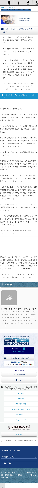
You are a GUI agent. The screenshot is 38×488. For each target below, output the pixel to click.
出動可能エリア (21, 414)
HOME (22, 393)
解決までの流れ (21, 404)
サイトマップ (22, 420)
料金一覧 (21, 398)
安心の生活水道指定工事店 (22, 409)
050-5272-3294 (19, 352)
